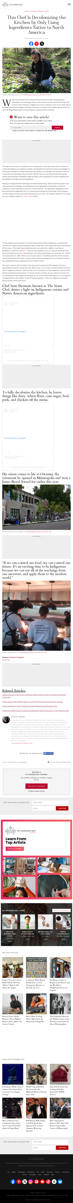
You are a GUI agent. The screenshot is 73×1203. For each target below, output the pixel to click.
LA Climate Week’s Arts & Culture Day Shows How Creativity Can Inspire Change (12, 1090)
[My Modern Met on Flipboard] (36, 1181)
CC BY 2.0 (47, 532)
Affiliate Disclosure (53, 1195)
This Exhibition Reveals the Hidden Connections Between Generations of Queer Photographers (59, 1020)
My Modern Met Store (13, 911)
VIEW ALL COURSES (14, 849)
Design (14, 1172)
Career (43, 1172)
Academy (46, 1175)
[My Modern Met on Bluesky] (60, 1181)
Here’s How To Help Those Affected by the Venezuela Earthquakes (35, 1019)
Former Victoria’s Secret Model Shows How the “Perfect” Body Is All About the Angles (11, 984)
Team (22, 1195)
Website (12, 657)
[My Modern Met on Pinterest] (18, 1181)
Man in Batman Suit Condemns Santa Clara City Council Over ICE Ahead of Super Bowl (11, 1124)
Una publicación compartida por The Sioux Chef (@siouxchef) (28, 467)
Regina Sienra (31, 38)
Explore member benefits (37, 791)
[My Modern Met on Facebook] (13, 1181)
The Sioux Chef (26, 196)
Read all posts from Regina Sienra (21, 743)
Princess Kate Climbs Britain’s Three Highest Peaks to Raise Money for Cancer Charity (12, 1020)
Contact (37, 1195)
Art (8, 1172)
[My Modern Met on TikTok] (48, 1181)
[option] (19, 879)
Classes (57, 1172)
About (9, 1195)
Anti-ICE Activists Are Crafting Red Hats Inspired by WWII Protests (59, 1090)
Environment (65, 1172)
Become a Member (36, 786)
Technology (32, 1175)
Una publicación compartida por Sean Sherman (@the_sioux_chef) (28, 361)
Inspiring (33, 11)
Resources (50, 1172)
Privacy (62, 1195)
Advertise (43, 1195)
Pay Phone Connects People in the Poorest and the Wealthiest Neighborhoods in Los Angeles (60, 985)
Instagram (20, 657)
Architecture (31, 1172)
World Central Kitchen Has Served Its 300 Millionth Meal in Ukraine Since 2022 (36, 1090)
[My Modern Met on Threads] (54, 1181)
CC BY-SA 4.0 (45, 95)
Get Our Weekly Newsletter (60, 762)
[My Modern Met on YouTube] (42, 1181)
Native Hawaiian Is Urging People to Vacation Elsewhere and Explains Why (29, 706)
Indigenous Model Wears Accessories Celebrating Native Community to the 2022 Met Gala (35, 711)
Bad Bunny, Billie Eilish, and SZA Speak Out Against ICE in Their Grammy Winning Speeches (35, 1125)
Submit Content (29, 1195)
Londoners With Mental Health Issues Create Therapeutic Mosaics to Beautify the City (35, 984)
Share (49, 753)
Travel (39, 1175)
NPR (7, 660)
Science (25, 1175)
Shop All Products (61, 910)
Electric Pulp (46, 1200)
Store (52, 1175)
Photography (21, 1172)
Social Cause (43, 11)
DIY (38, 1172)
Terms (66, 1195)
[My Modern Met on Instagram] (30, 1181)
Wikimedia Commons (31, 95)
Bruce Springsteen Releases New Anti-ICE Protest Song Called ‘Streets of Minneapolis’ (59, 1124)
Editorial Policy (16, 1195)
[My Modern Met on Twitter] (24, 1181)
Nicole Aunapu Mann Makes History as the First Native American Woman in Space (32, 702)
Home (26, 11)
